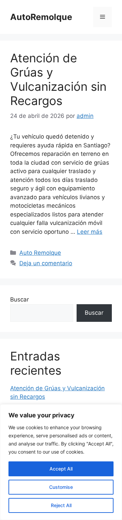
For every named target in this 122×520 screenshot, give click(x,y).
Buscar (19, 299)
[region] (61, 462)
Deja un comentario (45, 263)
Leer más (89, 231)
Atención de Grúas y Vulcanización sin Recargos (58, 79)
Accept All (61, 469)
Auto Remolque (40, 252)
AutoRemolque (41, 17)
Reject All (61, 505)
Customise (61, 487)
